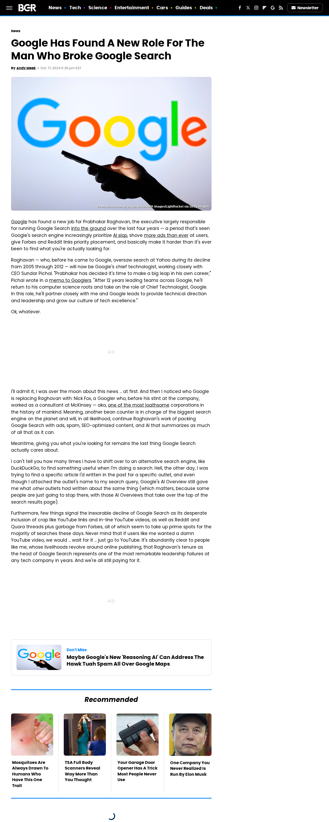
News (55, 8)
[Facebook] (240, 8)
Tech (75, 8)
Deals (206, 8)
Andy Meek (26, 68)
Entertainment (132, 8)
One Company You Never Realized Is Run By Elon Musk (190, 768)
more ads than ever (166, 235)
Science (97, 8)
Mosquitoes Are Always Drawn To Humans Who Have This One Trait (30, 774)
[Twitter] (248, 8)
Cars (162, 8)
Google (19, 222)
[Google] (273, 8)
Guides (184, 8)
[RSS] (281, 8)
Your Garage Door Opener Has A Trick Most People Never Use (137, 771)
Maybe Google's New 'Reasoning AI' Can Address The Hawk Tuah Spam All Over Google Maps (135, 660)
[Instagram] (256, 8)
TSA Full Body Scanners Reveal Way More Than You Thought (82, 771)
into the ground (88, 229)
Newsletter (307, 7)
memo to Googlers (70, 280)
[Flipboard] (264, 8)
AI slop (120, 235)
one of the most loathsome (138, 405)
